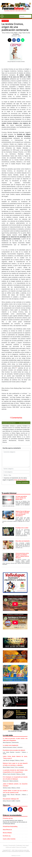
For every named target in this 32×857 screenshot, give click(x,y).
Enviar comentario (22, 482)
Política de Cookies (10, 847)
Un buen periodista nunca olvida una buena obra (21, 498)
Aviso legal (25, 845)
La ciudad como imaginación (10, 745)
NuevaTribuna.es (7, 829)
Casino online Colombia (9, 839)
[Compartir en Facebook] (14, 40)
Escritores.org (6, 835)
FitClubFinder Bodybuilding (10, 826)
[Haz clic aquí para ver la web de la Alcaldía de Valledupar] (15, 582)
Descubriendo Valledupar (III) (11, 798)
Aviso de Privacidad (20, 480)
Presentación (12, 845)
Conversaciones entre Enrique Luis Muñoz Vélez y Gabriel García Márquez (22, 555)
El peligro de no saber (22, 528)
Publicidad (19, 845)
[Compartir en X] (9, 40)
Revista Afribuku (7, 832)
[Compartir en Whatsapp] (22, 40)
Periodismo (5, 20)
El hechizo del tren (8, 818)
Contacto (5, 845)
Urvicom (18, 855)
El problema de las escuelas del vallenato (14, 750)
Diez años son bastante (23, 541)
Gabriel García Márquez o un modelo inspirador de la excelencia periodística (23, 513)
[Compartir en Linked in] (18, 40)
